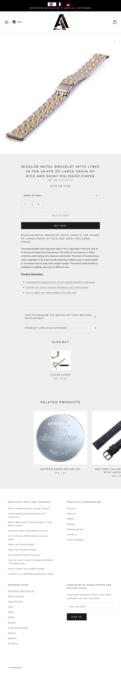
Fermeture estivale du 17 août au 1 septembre (60, 8)
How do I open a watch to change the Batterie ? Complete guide (30, 562)
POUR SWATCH (16, 596)
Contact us (72, 534)
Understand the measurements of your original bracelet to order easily (60, 282)
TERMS (70, 518)
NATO (11, 612)
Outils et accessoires (18, 627)
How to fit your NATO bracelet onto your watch (28, 537)
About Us (71, 513)
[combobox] (52, 4)
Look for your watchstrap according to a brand (31, 573)
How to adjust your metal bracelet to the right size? (51, 292)
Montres (12, 633)
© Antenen (15, 668)
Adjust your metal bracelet (21, 544)
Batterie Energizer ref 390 (60, 469)
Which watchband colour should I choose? (29, 508)
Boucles (12, 622)
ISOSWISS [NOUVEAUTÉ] (21, 591)
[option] (60, 4)
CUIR (10, 607)
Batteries (12, 638)
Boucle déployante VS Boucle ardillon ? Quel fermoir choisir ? (30, 524)
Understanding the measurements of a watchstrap (27, 515)
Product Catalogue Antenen (46, 328)
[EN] (52, 4)
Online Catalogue (75, 539)
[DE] (69, 4)
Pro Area (71, 508)
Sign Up (76, 617)
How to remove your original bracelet (26, 568)
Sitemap (71, 524)
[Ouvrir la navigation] (7, 22)
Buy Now (60, 225)
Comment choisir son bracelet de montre (28, 530)
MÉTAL (11, 617)
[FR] (60, 4)
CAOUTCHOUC (15, 601)
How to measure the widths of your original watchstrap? (58, 316)
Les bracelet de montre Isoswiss (24, 554)
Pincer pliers (60, 375)
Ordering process (75, 529)
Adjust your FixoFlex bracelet (22, 549)
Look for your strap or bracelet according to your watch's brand (57, 287)
